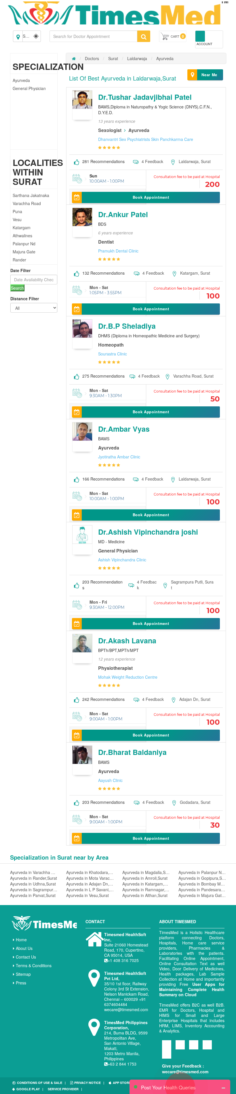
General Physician (29, 88)
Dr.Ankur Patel (123, 214)
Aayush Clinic (110, 780)
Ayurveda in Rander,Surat (33, 878)
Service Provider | (65, 1089)
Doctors (92, 58)
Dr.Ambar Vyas (124, 429)
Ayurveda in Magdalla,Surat (146, 872)
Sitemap (23, 974)
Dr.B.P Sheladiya (127, 326)
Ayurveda (21, 80)
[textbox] (93, 36)
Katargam (22, 227)
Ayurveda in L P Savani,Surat (90, 889)
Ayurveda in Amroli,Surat (145, 878)
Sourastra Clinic (112, 354)
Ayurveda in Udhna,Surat (33, 884)
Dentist (106, 241)
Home (21, 939)
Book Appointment (151, 197)
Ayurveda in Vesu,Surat (87, 895)
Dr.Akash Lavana (127, 640)
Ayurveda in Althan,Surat (145, 895)
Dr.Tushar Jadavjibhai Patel (145, 97)
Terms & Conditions (34, 965)
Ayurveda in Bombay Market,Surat (202, 884)
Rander (19, 260)
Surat (113, 58)
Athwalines (22, 235)
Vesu (17, 219)
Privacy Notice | (89, 1082)
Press (21, 983)
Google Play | (29, 1089)
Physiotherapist (115, 668)
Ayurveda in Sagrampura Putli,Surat (34, 889)
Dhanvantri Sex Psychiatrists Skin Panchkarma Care (145, 139)
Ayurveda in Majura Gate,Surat (202, 895)
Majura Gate (24, 252)
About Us (24, 948)
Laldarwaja (137, 58)
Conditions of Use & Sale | (41, 1082)
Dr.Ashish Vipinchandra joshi (148, 532)
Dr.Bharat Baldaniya (132, 752)
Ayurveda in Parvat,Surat (33, 895)
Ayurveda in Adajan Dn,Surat (90, 884)
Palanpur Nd (24, 243)
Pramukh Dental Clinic (118, 251)
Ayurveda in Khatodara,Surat (90, 872)
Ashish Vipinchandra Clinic (122, 560)
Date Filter (20, 270)
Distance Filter (24, 298)
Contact (95, 921)
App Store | (123, 1082)
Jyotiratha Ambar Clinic (119, 457)
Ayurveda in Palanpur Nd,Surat (202, 872)
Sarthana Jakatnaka (31, 195)
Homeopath (111, 344)
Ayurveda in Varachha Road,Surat (34, 872)
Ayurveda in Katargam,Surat (146, 884)
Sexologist (109, 130)
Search (17, 288)
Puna (17, 211)
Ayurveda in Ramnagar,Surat (146, 889)
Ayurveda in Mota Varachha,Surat (90, 878)
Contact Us (26, 957)
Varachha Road (27, 203)
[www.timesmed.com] (74, 58)
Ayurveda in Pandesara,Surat (202, 889)
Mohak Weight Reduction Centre (127, 677)
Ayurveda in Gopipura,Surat (202, 878)
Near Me (209, 74)
